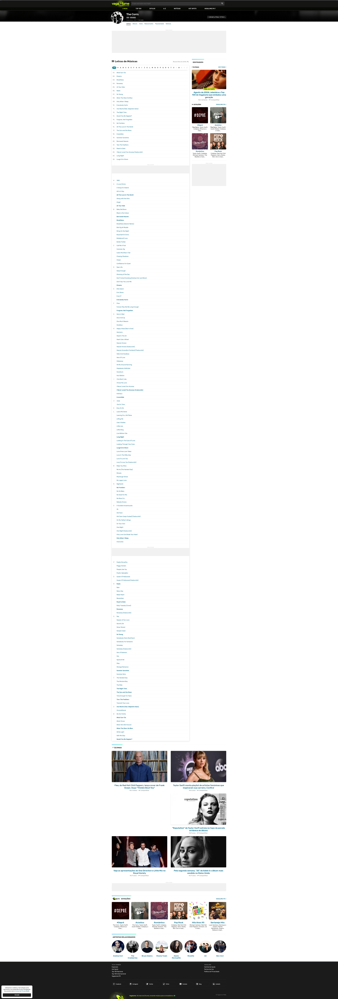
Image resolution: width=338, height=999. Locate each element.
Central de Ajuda (209, 967)
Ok (117, 509)
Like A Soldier (121, 422)
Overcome (120, 542)
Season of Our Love (123, 620)
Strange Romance (122, 667)
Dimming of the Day (123, 274)
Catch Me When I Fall (123, 253)
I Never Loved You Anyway (125, 386)
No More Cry (121, 498)
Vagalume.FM (209, 8)
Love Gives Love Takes (124, 451)
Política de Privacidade (211, 971)
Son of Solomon (122, 652)
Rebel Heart (120, 595)
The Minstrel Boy (122, 681)
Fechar (17, 995)
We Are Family (121, 714)
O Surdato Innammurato (124, 505)
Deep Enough (121, 271)
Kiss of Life (120, 408)
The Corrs (132, 14)
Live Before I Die (122, 433)
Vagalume (120, 3)
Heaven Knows (121, 343)
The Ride (119, 685)
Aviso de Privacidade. (22, 991)
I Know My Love (122, 383)
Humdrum (120, 372)
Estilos (152, 8)
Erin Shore (120, 292)
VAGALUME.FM (220, 104)
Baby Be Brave (121, 209)
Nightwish (120, 484)
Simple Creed (121, 631)
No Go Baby (120, 491)
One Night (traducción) (124, 531)
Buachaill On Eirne (123, 235)
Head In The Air (122, 336)
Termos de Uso (209, 969)
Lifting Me (120, 419)
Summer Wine (121, 674)
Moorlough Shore (122, 477)
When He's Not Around (124, 725)
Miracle (119, 473)
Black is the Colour (123, 213)
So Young (120, 94)
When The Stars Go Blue (124, 98)
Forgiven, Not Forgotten (124, 119)
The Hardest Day (122, 678)
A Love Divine (121, 184)
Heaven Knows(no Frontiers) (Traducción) (130, 350)
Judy (118, 401)
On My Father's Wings (124, 520)
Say (118, 616)
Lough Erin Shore (122, 159)
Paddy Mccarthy (122, 562)
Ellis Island (120, 289)
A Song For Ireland (123, 188)
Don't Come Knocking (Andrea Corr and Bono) (132, 278)
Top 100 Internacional (119, 974)
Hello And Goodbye (123, 354)
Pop (128, 17)
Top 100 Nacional (117, 971)
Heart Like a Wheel (123, 339)
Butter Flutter (121, 242)
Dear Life (120, 267)
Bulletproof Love (122, 238)
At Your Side (121, 87)
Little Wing (120, 430)
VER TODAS (221, 67)
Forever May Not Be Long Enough (128, 307)
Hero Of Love (121, 357)
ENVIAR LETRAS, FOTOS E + (217, 17)
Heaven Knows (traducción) (126, 347)
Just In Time (121, 404)
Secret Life (120, 623)
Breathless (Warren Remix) (125, 224)
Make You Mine (121, 466)
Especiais (115, 967)
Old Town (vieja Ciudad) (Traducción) (128, 516)
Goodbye (120, 325)
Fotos (141, 24)
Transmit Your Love (123, 703)
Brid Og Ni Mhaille (122, 227)
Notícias (177, 8)
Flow (118, 303)
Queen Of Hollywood (123, 576)
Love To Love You (122, 458)
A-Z (164, 8)
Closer (119, 260)
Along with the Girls (123, 198)
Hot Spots (192, 8)
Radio (118, 91)
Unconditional (121, 710)
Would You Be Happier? (124, 116)
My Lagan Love (122, 480)
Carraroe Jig (121, 249)
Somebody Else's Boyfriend (126, 638)
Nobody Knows (121, 502)
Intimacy (119, 393)
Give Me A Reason (122, 321)
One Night (120, 527)
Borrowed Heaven (122, 141)
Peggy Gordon (121, 566)
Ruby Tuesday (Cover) (124, 605)
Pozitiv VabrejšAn (122, 573)
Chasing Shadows (123, 256)
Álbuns (135, 24)
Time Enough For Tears (124, 696)
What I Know (121, 721)
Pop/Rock (132, 17)
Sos (118, 656)
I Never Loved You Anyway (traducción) (130, 152)
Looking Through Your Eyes (126, 444)
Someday (120, 645)
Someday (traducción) (124, 649)
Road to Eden (121, 148)
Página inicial (129, 20)
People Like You (122, 569)
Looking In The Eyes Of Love (126, 440)
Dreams (119, 76)
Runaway (120, 83)
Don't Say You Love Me (124, 281)
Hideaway (120, 361)
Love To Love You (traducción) (126, 462)
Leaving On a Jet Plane (124, 415)
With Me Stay (121, 735)
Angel (119, 202)
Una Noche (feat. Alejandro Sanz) (127, 109)
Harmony (120, 332)
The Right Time (121, 112)
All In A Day (120, 191)
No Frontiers (121, 123)
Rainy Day (120, 591)
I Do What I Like (121, 379)
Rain (118, 587)
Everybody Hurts (122, 105)
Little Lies (120, 426)
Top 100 (138, 8)
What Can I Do (121, 72)
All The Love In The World (125, 127)
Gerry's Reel (120, 314)
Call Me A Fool (121, 245)
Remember (120, 598)
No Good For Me (122, 495)
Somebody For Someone (125, 642)
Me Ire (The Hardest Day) (125, 469)
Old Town (120, 513)
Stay (118, 663)
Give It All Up (121, 318)
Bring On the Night (123, 231)
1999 (118, 180)
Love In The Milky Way (124, 455)
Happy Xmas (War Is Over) (125, 328)
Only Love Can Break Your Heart (127, 534)
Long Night (120, 156)
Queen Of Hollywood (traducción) (127, 580)
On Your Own (121, 524)
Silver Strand (121, 627)
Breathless (120, 80)
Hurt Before (120, 375)
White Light (120, 732)
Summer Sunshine (123, 138)
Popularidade (159, 24)
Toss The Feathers (122, 145)
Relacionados (148, 24)
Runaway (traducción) (124, 613)
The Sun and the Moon (124, 130)
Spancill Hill (120, 660)
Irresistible (120, 134)
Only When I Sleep (122, 101)
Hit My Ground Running (124, 365)
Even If (119, 296)
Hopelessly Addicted (123, 368)
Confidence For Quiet (124, 263)
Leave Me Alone (122, 412)
